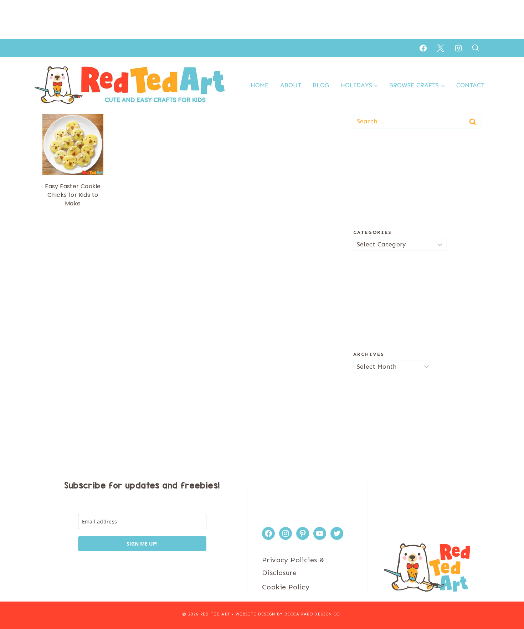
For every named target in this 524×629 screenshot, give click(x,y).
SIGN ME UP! (142, 543)
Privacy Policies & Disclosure (293, 566)
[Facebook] (423, 48)
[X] (440, 48)
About (290, 85)
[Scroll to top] (506, 600)
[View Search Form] (475, 48)
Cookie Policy (285, 587)
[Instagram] (458, 48)
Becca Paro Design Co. (312, 614)
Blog (321, 85)
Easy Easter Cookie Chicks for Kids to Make (73, 195)
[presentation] (72, 144)
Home (260, 85)
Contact (470, 85)
